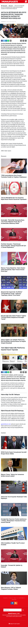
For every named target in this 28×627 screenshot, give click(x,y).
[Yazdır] (10, 41)
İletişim (15, 597)
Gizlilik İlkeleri (21, 597)
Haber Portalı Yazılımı (15, 623)
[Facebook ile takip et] (12, 603)
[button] (21, 41)
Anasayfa (5, 597)
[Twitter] (4, 41)
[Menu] (26, 2)
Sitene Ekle (14, 599)
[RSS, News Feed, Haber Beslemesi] (15, 603)
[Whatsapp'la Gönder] (8, 41)
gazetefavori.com (6, 424)
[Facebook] (2, 41)
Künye (10, 597)
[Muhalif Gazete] (9, 1)
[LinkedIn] (6, 41)
